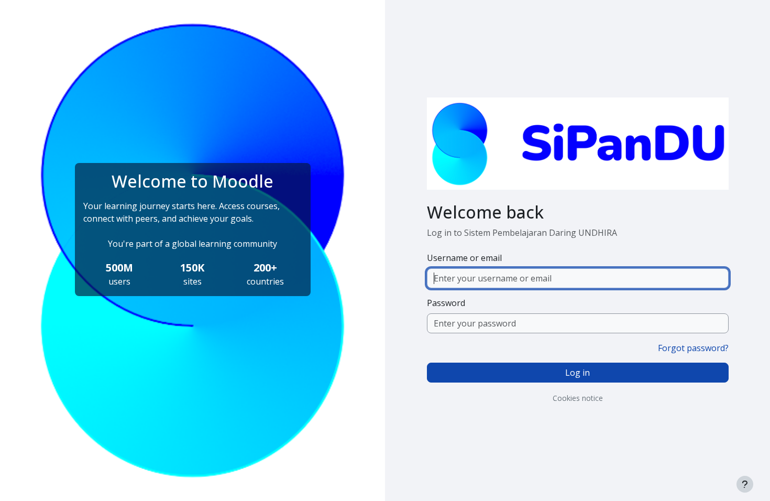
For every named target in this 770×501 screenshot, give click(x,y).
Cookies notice (578, 398)
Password (446, 303)
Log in (577, 372)
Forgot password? (693, 348)
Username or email (464, 258)
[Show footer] (744, 484)
